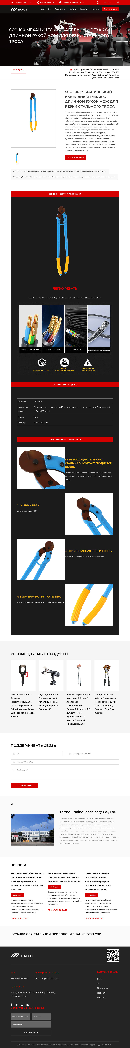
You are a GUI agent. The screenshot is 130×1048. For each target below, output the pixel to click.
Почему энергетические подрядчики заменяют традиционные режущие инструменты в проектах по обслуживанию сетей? (61, 881)
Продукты (59, 9)
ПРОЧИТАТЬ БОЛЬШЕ (20, 910)
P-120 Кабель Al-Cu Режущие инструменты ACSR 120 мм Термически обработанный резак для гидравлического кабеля (23, 705)
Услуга (71, 9)
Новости (83, 9)
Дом (43, 9)
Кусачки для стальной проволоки (93, 72)
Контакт (95, 9)
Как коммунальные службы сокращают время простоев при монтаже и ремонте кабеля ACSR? (27, 877)
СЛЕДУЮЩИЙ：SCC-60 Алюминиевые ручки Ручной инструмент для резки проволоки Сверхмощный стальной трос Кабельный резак (64, 177)
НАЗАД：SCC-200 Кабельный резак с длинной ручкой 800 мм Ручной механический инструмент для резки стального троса (59, 171)
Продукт (18, 69)
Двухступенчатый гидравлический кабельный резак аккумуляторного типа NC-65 (48, 701)
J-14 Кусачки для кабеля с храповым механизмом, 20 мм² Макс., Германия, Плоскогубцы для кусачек (105, 703)
